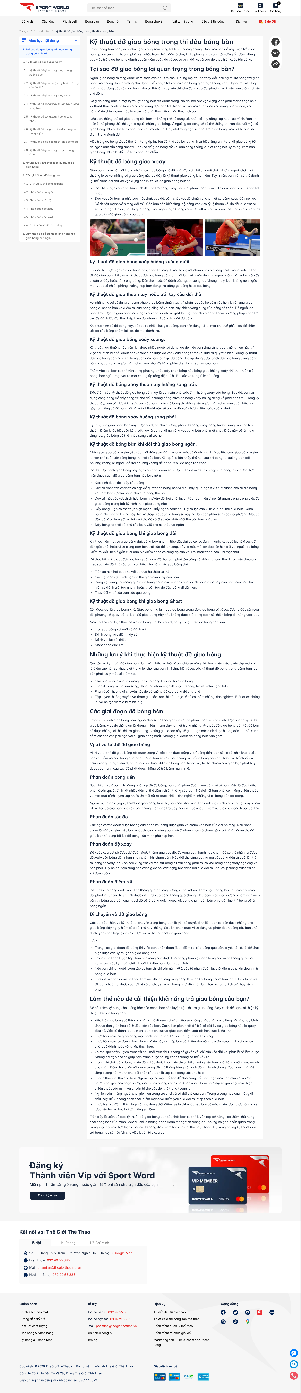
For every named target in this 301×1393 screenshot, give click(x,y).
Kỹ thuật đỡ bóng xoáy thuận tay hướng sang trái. (54, 106)
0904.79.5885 (120, 1319)
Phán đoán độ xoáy (41, 208)
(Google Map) (123, 1253)
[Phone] (294, 1375)
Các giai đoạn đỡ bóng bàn (43, 175)
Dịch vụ (241, 21)
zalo (275, 53)
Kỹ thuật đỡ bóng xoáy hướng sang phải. (51, 118)
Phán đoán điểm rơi (41, 217)
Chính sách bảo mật (33, 1312)
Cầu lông (48, 21)
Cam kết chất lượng (33, 1326)
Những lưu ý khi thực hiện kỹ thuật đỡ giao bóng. (50, 164)
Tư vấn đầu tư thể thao (170, 1312)
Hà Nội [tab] (35, 1243)
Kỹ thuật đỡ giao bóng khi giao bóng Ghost (51, 152)
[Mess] (294, 1353)
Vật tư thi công (182, 21)
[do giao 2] (175, 237)
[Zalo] (294, 1364)
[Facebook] (275, 42)
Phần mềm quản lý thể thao (173, 1326)
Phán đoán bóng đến (42, 191)
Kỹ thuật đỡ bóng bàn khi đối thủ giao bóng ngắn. (52, 131)
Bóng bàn (92, 21)
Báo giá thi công (213, 21)
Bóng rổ (113, 21)
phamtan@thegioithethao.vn (59, 1267)
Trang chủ (25, 31)
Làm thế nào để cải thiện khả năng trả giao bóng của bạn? (50, 236)
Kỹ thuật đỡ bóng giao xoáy (44, 61)
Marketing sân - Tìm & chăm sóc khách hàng (181, 1342)
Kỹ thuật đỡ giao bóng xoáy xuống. (50, 95)
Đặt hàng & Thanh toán (35, 1340)
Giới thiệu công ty (99, 1333)
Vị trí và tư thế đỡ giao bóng (46, 183)
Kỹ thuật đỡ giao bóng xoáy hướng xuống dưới (50, 72)
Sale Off (270, 21)
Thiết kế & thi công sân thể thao (176, 1319)
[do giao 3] (232, 237)
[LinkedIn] (275, 64)
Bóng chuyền (154, 21)
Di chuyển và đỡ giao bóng (45, 225)
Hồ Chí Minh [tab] (99, 1243)
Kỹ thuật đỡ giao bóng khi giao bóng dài (53, 141)
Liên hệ (92, 1340)
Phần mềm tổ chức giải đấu (173, 1333)
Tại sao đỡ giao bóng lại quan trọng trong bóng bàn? (49, 51)
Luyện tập (43, 31)
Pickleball (70, 21)
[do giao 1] (117, 237)
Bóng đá (27, 21)
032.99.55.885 (58, 1260)
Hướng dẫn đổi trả (32, 1319)
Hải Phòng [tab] (67, 1243)
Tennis (132, 21)
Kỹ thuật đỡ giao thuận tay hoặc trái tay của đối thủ (54, 85)
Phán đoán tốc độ (40, 200)
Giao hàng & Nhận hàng (36, 1333)
